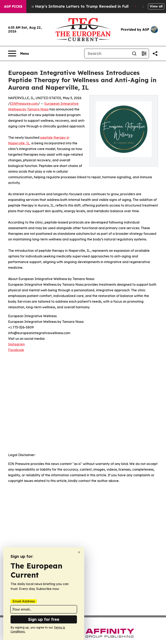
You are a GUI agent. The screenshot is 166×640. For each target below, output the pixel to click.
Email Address (24, 601)
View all (156, 6)
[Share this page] (155, 53)
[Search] (134, 53)
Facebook (16, 350)
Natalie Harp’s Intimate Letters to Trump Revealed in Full (74, 6)
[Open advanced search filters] (144, 53)
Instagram (16, 344)
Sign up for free (43, 619)
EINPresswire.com (24, 104)
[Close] (79, 552)
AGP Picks (13, 6)
